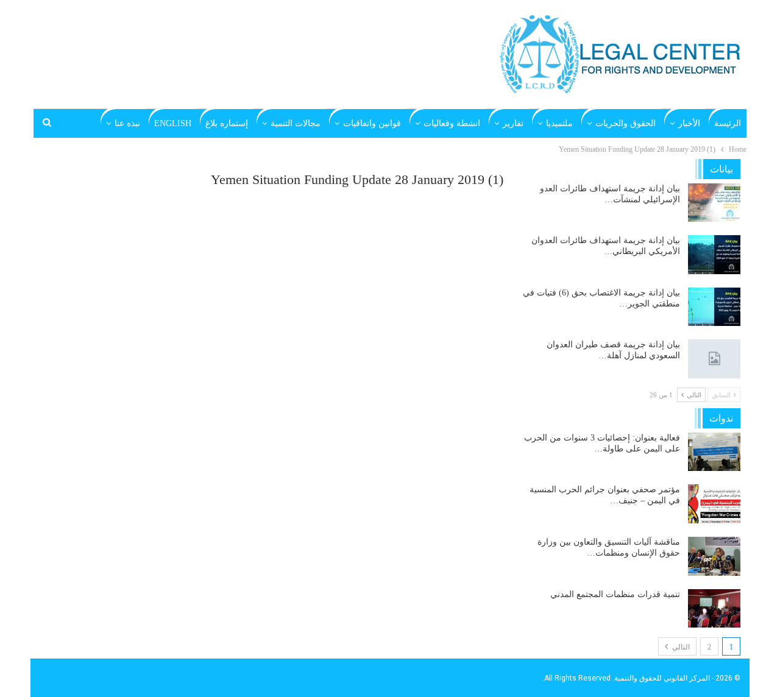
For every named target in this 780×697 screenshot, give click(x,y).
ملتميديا (559, 123)
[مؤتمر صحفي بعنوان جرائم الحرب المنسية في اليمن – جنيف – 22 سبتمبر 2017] (714, 503)
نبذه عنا (127, 123)
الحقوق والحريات (625, 123)
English (172, 123)
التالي (680, 647)
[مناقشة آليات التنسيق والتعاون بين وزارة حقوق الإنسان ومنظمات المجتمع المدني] (714, 556)
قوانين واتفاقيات (372, 123)
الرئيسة (727, 123)
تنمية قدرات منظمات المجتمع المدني (615, 594)
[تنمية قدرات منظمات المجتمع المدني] (714, 608)
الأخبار (689, 123)
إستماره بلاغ (226, 123)
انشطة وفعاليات (452, 123)
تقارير (513, 123)
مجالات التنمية (296, 123)
